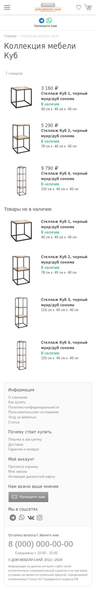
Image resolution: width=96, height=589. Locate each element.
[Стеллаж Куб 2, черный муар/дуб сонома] (21, 139)
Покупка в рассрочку (25, 439)
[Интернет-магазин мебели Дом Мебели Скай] (48, 7)
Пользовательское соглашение (33, 412)
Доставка (15, 444)
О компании (17, 397)
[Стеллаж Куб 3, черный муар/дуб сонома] (21, 313)
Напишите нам (31, 497)
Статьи (13, 422)
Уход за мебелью (22, 417)
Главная (10, 36)
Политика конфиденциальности (33, 407)
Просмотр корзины (23, 467)
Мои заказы (17, 471)
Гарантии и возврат (23, 449)
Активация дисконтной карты (31, 477)
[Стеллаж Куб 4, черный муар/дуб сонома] (21, 181)
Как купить (17, 402)
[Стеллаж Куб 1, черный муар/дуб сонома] (21, 97)
